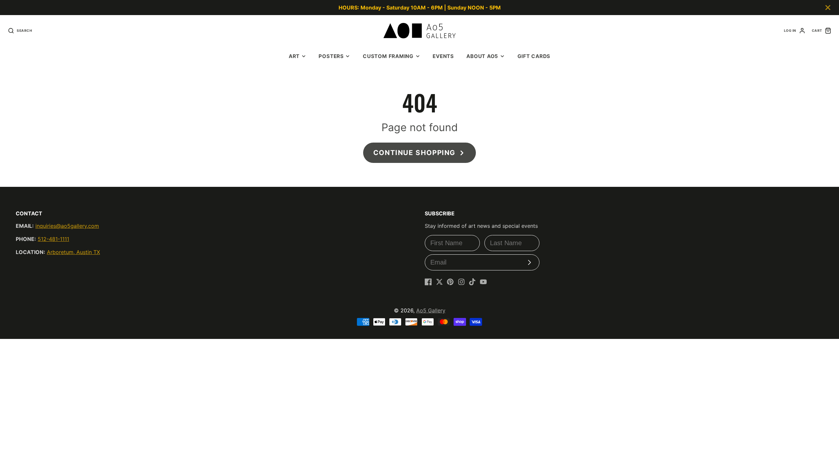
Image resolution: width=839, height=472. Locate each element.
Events (443, 56)
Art (294, 56)
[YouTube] (483, 281)
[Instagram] (461, 281)
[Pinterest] (450, 281)
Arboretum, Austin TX (73, 252)
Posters (331, 56)
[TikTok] (472, 281)
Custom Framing (388, 56)
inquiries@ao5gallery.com (67, 226)
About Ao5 (482, 56)
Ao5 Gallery (430, 310)
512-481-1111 (53, 239)
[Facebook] (428, 281)
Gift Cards (534, 56)
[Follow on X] (439, 281)
